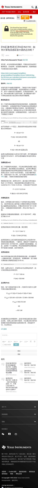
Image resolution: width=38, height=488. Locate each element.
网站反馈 (19, 474)
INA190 (25, 60)
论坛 (19, 12)
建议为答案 (7, 344)
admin (7, 55)
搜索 (32, 7)
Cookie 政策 (12, 471)
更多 (34, 12)
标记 (19, 351)
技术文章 (26, 12)
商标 (11, 474)
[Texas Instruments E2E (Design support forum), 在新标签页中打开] (9, 435)
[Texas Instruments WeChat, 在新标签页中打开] (3, 435)
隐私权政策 (22, 471)
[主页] (11, 7)
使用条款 (5, 474)
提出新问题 (31, 17)
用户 (36, 7)
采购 (3, 421)
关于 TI (4, 407)
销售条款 (32, 471)
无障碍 (4, 471)
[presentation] (4, 341)
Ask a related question (22, 31)
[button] (4, 341)
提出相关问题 (25, 17)
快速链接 (5, 414)
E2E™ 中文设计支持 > (9, 12)
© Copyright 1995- (9, 478)
